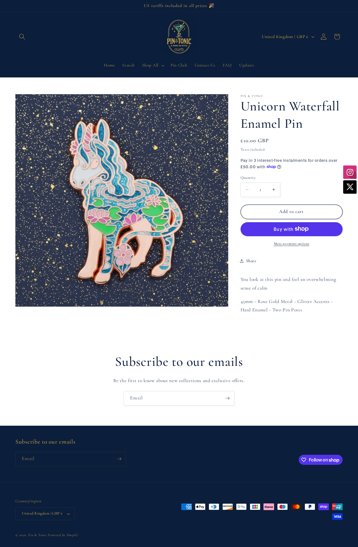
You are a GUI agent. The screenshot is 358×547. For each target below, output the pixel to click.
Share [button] (251, 260)
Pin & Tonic (37, 535)
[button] (22, 36)
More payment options (291, 243)
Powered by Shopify (63, 535)
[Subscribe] (227, 398)
